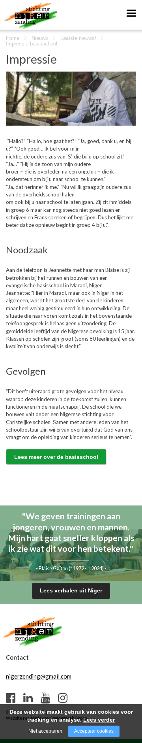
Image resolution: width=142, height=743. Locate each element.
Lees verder (99, 720)
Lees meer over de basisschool (56, 457)
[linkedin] (28, 697)
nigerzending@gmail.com (38, 676)
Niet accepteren (45, 731)
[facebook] (10, 697)
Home (12, 38)
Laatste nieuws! (78, 38)
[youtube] (45, 697)
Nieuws (40, 38)
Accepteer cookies (94, 731)
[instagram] (62, 697)
